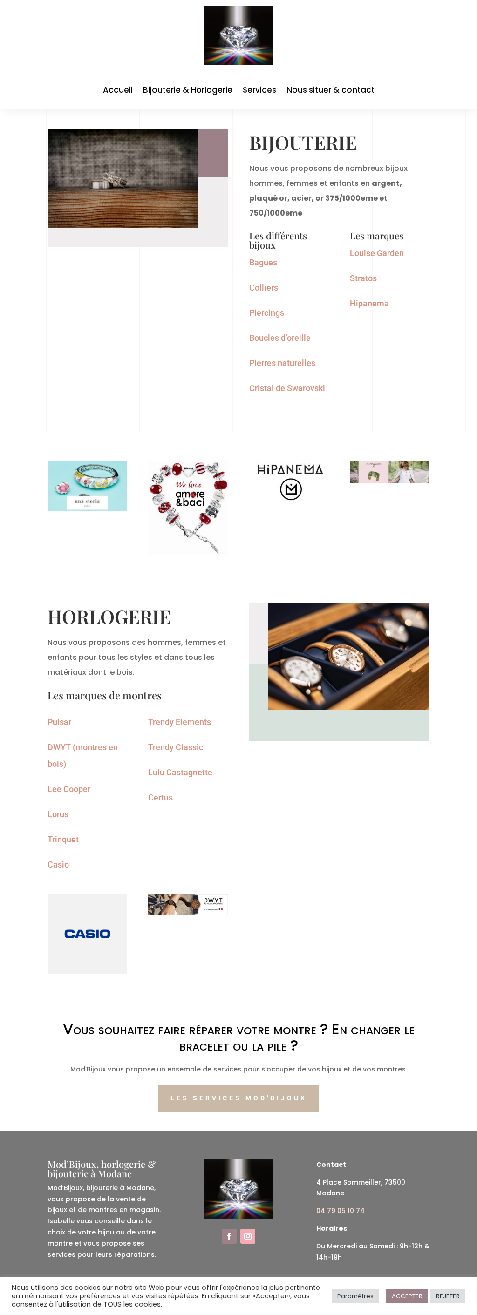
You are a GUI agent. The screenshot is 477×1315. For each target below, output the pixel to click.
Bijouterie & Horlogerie (187, 91)
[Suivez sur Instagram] (247, 1236)
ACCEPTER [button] (407, 1296)
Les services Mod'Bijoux (238, 1098)
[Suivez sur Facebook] (229, 1236)
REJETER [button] (448, 1296)
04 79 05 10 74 (340, 1210)
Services (259, 91)
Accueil (118, 91)
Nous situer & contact (330, 91)
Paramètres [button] (355, 1296)
